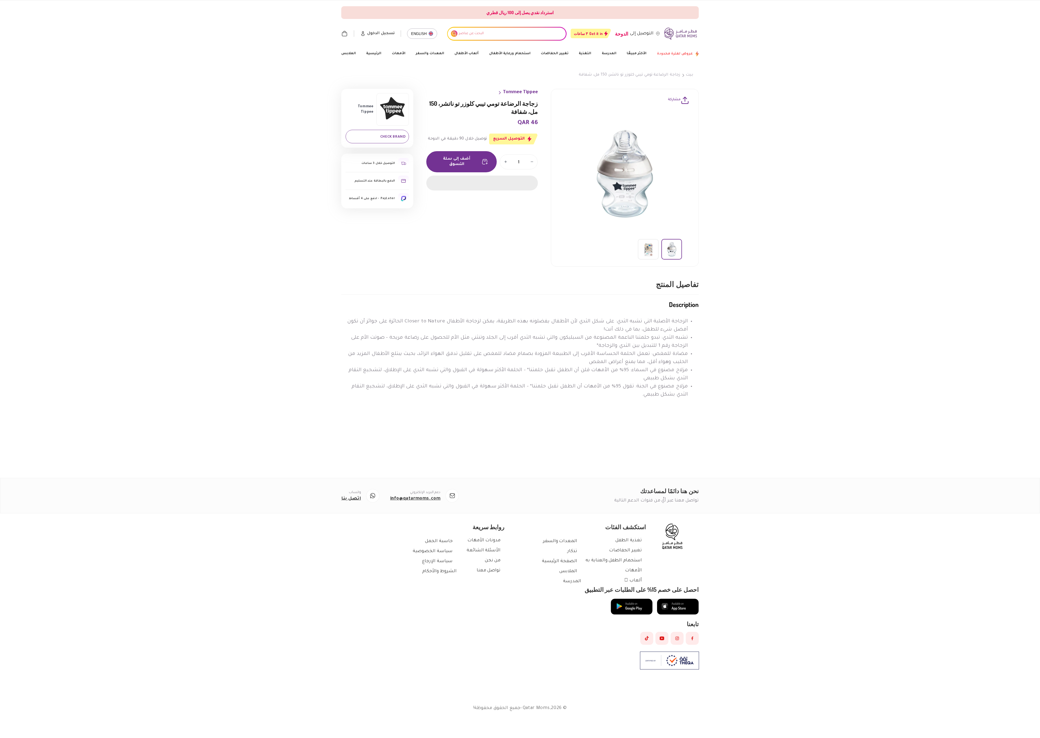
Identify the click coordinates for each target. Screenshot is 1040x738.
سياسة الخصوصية (433, 551)
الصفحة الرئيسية (559, 561)
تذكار (572, 551)
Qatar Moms (536, 708)
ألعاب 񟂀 (633, 580)
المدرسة (609, 54)
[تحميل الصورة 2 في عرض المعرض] (648, 249)
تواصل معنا (489, 570)
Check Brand (393, 136)
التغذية (585, 54)
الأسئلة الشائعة (484, 550)
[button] (482, 183)
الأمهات (398, 54)
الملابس (348, 54)
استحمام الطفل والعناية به (614, 560)
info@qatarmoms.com (415, 498)
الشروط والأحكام (439, 571)
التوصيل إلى (642, 33)
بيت (689, 75)
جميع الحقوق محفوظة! (496, 708)
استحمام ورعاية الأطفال (510, 54)
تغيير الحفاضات (554, 54)
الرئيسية (373, 54)
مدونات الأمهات (484, 540)
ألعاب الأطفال (466, 54)
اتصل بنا (351, 498)
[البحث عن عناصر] (454, 33)
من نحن (493, 560)
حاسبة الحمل (439, 541)
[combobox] (507, 34)
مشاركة (674, 100)
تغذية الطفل (628, 540)
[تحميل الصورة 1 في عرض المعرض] (671, 249)
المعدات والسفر (430, 54)
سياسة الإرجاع (437, 561)
